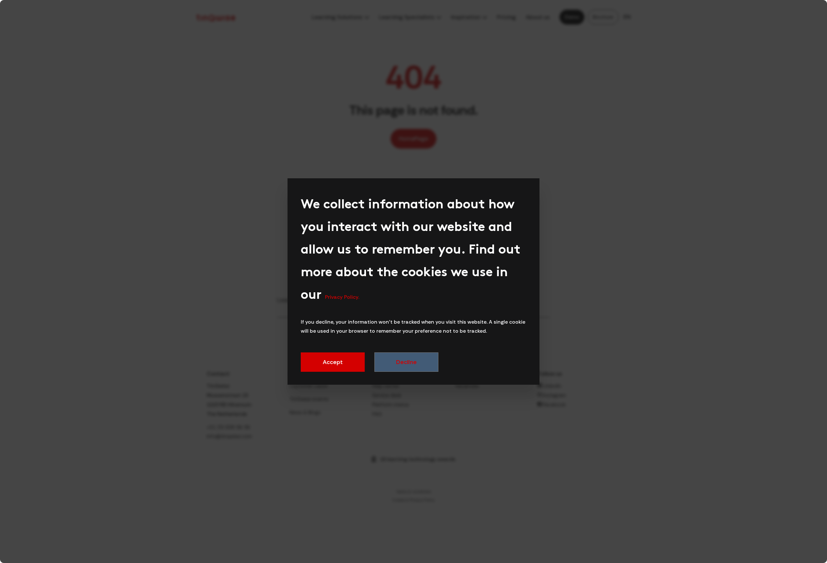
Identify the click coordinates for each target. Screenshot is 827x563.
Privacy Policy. (342, 297)
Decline (406, 362)
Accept (332, 362)
